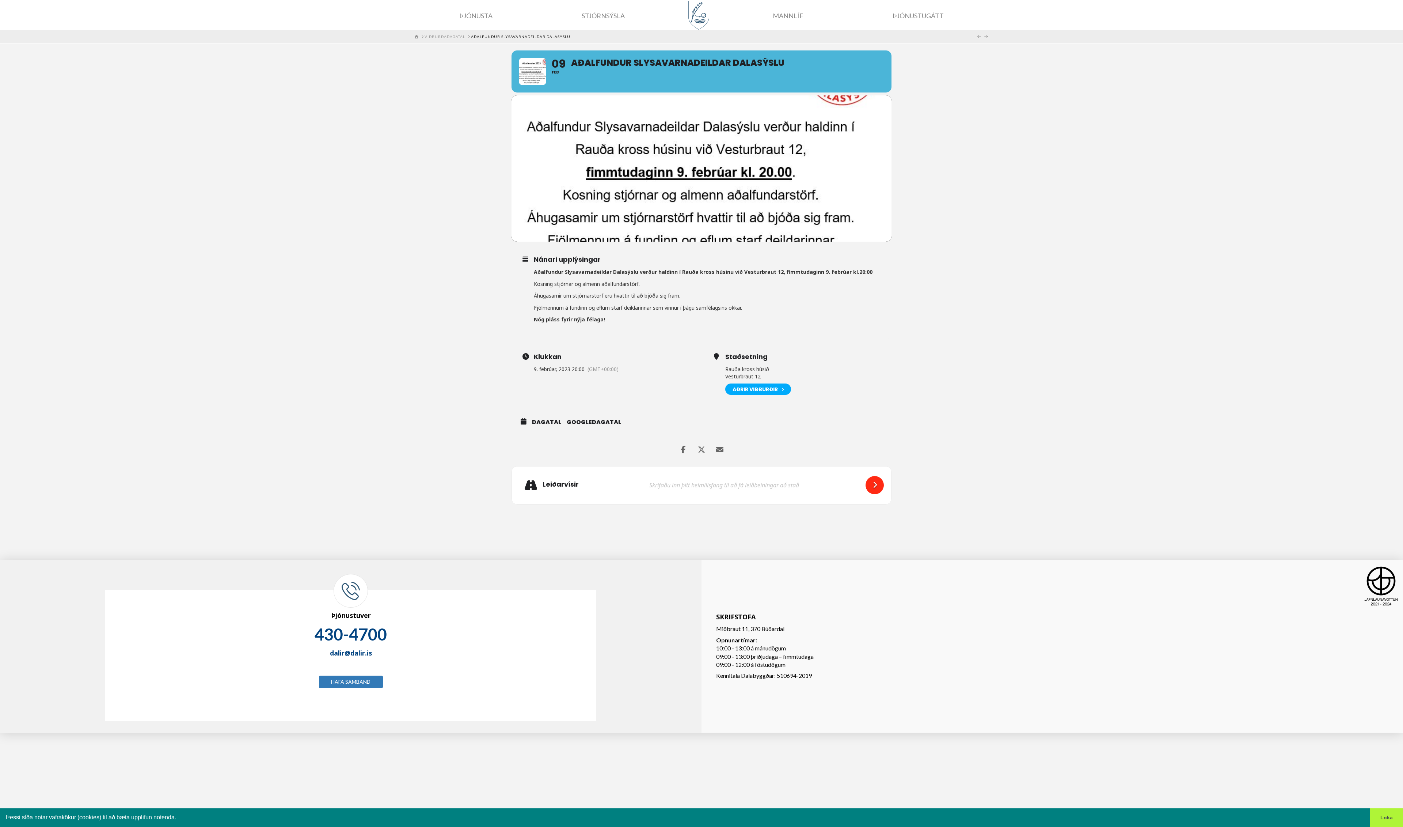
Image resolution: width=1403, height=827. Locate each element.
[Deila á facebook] (683, 450)
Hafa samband (350, 682)
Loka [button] (1386, 817)
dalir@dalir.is (351, 653)
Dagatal (546, 422)
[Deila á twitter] (701, 450)
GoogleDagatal (594, 422)
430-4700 (351, 634)
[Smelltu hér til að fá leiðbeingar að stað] (875, 485)
